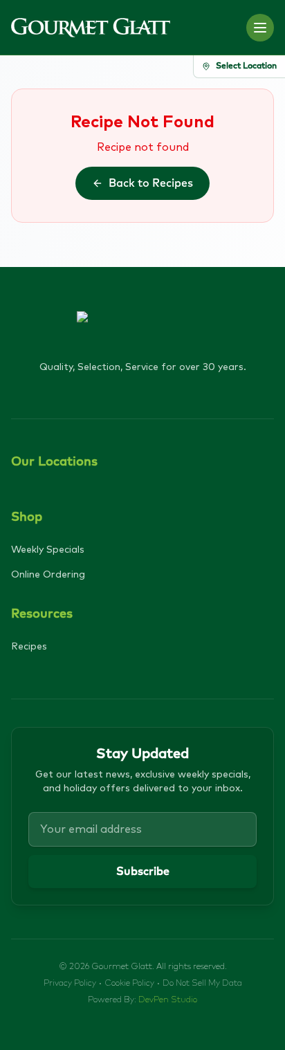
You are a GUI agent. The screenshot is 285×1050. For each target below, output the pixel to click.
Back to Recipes (151, 183)
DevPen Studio (167, 1000)
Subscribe (142, 871)
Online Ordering (48, 575)
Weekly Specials (47, 550)
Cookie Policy (129, 983)
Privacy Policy (70, 983)
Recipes (29, 647)
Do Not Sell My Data (202, 983)
